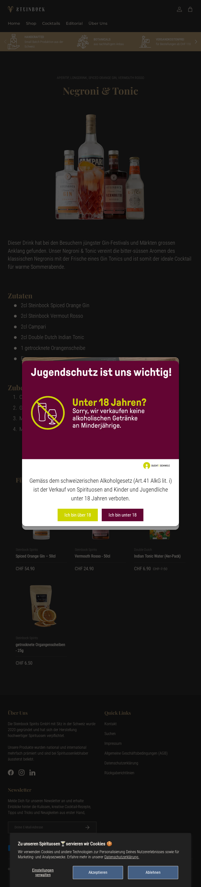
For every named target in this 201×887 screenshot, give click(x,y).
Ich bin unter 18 (123, 515)
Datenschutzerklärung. (121, 857)
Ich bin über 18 (77, 515)
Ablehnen (153, 872)
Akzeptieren (97, 872)
